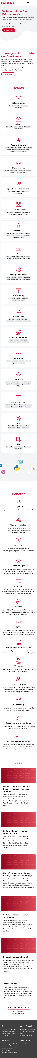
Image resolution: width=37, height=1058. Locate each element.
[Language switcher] (28, 2)
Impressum (23, 1046)
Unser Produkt (8, 30)
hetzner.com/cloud (26, 1035)
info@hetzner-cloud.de (9, 1052)
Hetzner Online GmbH (24, 59)
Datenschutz (24, 1044)
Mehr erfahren (8, 74)
